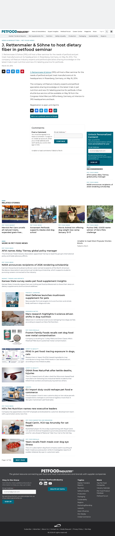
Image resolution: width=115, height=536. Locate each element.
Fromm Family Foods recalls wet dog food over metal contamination (49, 334)
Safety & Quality (32, 349)
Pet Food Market (8, 225)
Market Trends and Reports (13, 278)
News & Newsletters (10, 40)
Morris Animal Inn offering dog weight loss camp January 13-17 (70, 230)
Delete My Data (57, 489)
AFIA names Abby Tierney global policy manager (98, 176)
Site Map (88, 529)
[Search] (107, 31)
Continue (61, 141)
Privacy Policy (78, 529)
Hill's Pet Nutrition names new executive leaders (29, 408)
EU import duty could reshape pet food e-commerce (49, 391)
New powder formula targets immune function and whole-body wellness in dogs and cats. (49, 302)
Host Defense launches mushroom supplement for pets (45, 296)
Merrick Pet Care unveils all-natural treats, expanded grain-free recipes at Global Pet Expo (14, 230)
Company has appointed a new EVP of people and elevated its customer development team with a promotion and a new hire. (38, 413)
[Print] (3, 71)
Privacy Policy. (103, 159)
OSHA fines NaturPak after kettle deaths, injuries (49, 372)
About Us (45, 529)
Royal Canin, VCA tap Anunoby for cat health (47, 424)
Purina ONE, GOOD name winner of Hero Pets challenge (99, 230)
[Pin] (22, 71)
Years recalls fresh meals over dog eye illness (47, 443)
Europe (28, 387)
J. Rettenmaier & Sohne (40, 72)
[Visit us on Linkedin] (45, 483)
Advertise (36, 529)
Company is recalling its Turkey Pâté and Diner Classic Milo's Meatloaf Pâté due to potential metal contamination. (49, 340)
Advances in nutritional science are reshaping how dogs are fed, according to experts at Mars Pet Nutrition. (50, 321)
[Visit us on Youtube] (50, 483)
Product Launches (33, 292)
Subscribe (27, 529)
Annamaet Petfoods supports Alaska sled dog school (42, 230)
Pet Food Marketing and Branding (39, 420)
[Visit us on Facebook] (40, 483)
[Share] (8, 71)
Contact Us (54, 529)
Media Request (65, 529)
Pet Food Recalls (32, 330)
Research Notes (32, 311)
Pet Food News (27, 40)
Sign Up (94, 162)
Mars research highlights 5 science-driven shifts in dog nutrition (49, 315)
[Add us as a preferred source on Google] (55, 110)
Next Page (20, 460)
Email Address (60, 132)
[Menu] (111, 31)
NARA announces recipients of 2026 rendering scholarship (100, 186)
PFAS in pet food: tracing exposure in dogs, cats (50, 353)
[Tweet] (17, 71)
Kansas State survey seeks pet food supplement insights (34, 281)
